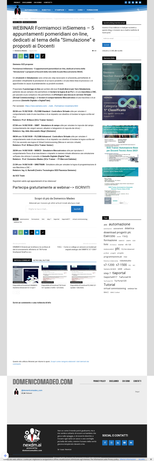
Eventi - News (23, 19)
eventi (119, 236)
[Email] (31, 56)
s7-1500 (121, 264)
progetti (113, 253)
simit (120, 269)
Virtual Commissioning (29, 22)
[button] (138, 10)
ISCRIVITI (82, 187)
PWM (125, 257)
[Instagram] (129, 2)
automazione (24, 219)
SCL (129, 265)
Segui (137, 392)
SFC (134, 265)
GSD (133, 240)
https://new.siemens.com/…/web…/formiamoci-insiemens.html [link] (51, 106)
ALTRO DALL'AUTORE (41, 260)
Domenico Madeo (21, 51)
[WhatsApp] (20, 56)
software (127, 269)
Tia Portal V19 (108, 281)
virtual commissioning (80, 219)
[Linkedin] (133, 2)
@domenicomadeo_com (31, 390)
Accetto (142, 459)
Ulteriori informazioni (128, 459)
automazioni (108, 228)
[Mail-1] (140, 2)
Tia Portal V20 (120, 281)
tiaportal (56, 219)
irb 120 (128, 244)
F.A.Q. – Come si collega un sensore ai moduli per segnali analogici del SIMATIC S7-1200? (77, 248)
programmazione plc (113, 256)
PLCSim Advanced (128, 249)
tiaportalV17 (66, 219)
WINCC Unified (115, 292)
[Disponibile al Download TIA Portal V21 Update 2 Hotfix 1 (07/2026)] (55, 274)
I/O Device (113, 245)
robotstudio (125, 260)
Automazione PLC (18, 282)
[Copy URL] (42, 56)
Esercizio (109, 236)
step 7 (49, 219)
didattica (129, 228)
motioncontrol (109, 249)
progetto (120, 253)
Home (15, 19)
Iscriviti (77, 209)
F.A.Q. (125, 236)
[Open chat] (5, 455)
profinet (106, 253)
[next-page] (18, 292)
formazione (35, 219)
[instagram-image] (23, 407)
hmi (43, 219)
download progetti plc (117, 232)
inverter (121, 245)
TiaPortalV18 (125, 277)
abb (105, 224)
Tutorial (109, 284)
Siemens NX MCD (110, 269)
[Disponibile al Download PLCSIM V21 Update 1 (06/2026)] (83, 274)
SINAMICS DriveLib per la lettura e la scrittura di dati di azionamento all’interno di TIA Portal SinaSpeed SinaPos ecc (31, 249)
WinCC (106, 292)
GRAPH (128, 240)
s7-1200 (109, 265)
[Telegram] (37, 56)
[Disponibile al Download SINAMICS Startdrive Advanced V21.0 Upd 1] (26, 274)
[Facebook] (126, 2)
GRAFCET (122, 240)
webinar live (18, 222)
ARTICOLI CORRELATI (22, 260)
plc (117, 248)
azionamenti (118, 228)
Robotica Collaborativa (111, 261)
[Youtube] (136, 2)
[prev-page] (14, 292)
